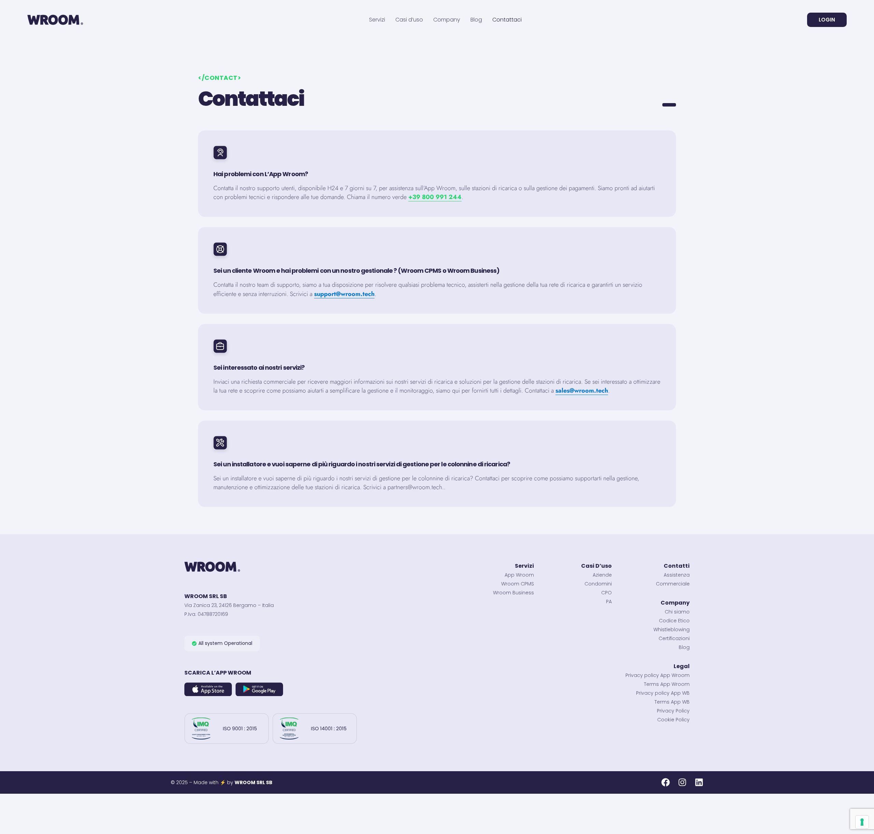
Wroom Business (513, 592)
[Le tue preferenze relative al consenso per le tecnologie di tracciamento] (862, 822)
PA (609, 601)
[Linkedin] (699, 782)
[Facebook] (665, 782)
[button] (222, 643)
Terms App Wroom (667, 684)
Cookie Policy (673, 719)
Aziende (602, 574)
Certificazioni (674, 638)
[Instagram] (682, 782)
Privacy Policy (673, 710)
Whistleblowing (671, 629)
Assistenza (677, 574)
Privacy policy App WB (663, 693)
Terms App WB (672, 701)
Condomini (598, 583)
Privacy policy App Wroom (657, 675)
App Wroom (519, 574)
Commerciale (673, 583)
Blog (684, 647)
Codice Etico (674, 620)
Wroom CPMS (517, 583)
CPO (606, 592)
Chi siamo (677, 611)
